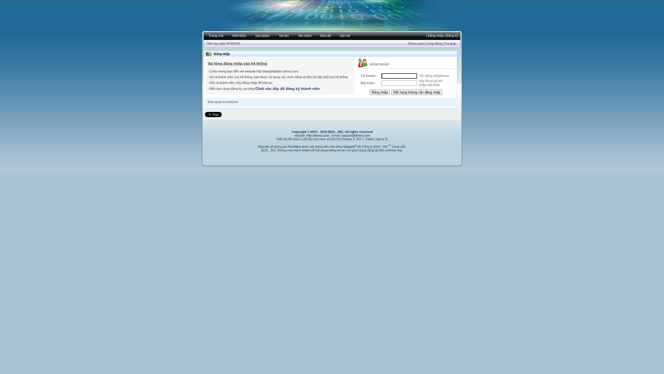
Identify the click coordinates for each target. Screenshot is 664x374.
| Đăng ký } (452, 36)
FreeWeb (294, 147)
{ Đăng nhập (435, 36)
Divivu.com (416, 43)
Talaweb (350, 147)
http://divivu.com (318, 135)
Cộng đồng (434, 43)
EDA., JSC (335, 132)
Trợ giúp (450, 43)
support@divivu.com (355, 135)
